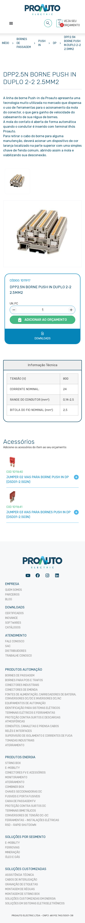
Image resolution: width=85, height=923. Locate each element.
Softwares (13, 622)
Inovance (11, 618)
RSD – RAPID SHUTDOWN (20, 825)
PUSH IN (41, 43)
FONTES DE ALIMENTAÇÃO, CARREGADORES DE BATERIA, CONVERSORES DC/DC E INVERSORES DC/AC (40, 696)
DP (55, 43)
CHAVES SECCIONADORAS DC (23, 791)
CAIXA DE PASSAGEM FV (20, 801)
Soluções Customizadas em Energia (30, 898)
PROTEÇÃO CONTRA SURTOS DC (25, 806)
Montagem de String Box (22, 894)
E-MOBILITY (12, 768)
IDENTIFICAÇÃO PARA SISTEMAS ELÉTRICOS (32, 708)
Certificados (14, 613)
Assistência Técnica (19, 875)
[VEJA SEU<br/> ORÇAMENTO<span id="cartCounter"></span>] (60, 23)
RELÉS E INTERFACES (18, 731)
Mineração (12, 852)
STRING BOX (13, 763)
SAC (7, 646)
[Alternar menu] (11, 23)
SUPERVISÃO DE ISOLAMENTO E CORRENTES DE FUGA (38, 735)
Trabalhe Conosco (18, 655)
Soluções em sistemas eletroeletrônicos (35, 903)
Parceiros (12, 594)
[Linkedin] (57, 575)
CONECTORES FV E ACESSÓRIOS (25, 772)
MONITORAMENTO (16, 777)
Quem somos (13, 590)
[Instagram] (47, 575)
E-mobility (12, 842)
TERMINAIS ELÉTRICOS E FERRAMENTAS (30, 712)
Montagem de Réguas (20, 889)
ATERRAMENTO (14, 745)
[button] (48, 22)
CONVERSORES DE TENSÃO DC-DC (26, 815)
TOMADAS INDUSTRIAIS (19, 740)
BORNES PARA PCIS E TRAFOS (24, 680)
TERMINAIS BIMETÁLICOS (20, 810)
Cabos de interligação (21, 879)
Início (5, 43)
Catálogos (13, 627)
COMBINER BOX (14, 787)
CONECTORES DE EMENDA (21, 689)
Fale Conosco (14, 641)
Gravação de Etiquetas (21, 884)
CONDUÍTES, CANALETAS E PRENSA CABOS (32, 726)
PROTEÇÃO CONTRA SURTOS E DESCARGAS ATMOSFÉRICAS (32, 719)
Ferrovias (12, 847)
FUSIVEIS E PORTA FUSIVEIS (22, 796)
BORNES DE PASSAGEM (24, 43)
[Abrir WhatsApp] (75, 913)
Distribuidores (15, 651)
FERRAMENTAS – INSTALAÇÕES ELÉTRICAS (32, 820)
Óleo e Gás (12, 857)
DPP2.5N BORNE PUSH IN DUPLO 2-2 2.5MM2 (72, 43)
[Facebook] (38, 575)
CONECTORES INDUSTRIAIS (22, 685)
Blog (8, 599)
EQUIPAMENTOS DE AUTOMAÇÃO (25, 703)
